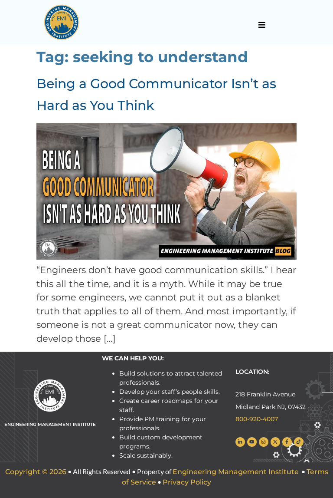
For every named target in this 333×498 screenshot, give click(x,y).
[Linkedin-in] (240, 442)
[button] (262, 25)
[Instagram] (263, 442)
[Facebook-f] (287, 442)
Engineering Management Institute (236, 472)
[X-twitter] (275, 442)
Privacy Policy (187, 482)
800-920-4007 (256, 419)
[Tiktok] (299, 442)
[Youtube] (252, 442)
